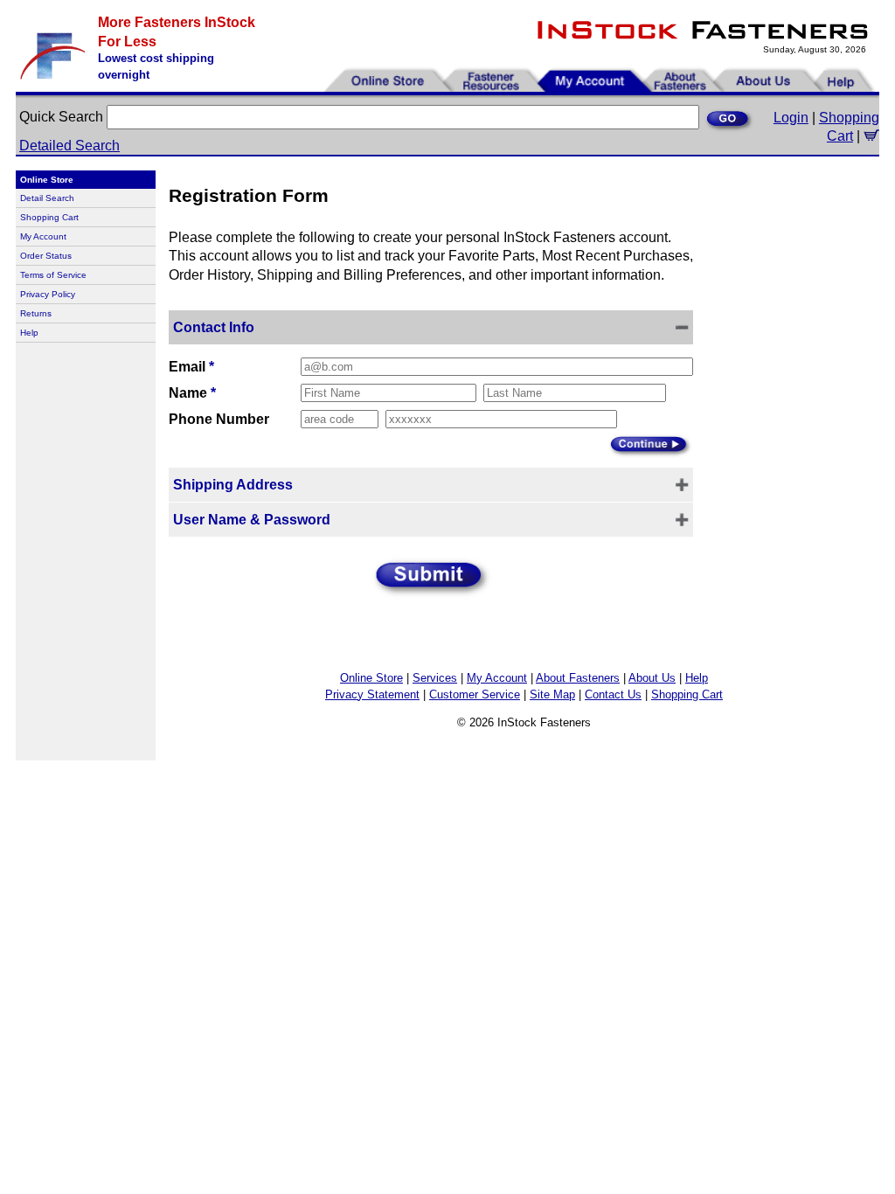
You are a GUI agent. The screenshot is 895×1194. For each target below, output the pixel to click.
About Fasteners (578, 677)
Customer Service (474, 694)
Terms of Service (53, 275)
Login (791, 117)
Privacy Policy (47, 294)
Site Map (552, 694)
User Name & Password (251, 519)
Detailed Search (69, 145)
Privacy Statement (372, 694)
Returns (36, 313)
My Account (43, 236)
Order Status (46, 255)
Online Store (371, 677)
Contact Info (213, 327)
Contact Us (613, 694)
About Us (652, 677)
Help (29, 332)
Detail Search (47, 198)
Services (435, 677)
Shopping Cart (49, 217)
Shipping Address (233, 484)
